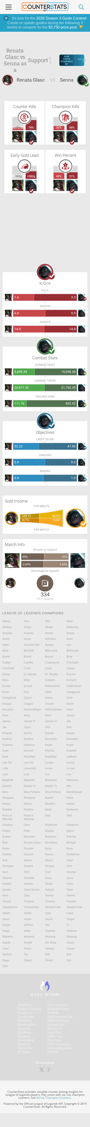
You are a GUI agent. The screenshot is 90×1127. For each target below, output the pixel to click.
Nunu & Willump (7, 817)
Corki (27, 668)
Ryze (48, 848)
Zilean (28, 960)
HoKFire (52, 1052)
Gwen (70, 703)
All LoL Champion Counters (53, 1098)
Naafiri (49, 797)
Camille (28, 662)
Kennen (29, 750)
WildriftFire (25, 1020)
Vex (47, 925)
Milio (5, 792)
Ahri (26, 621)
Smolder (29, 878)
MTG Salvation (57, 1005)
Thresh (6, 901)
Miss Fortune (32, 792)
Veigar (70, 919)
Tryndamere (10, 907)
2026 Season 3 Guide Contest (61, 18)
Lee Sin (7, 762)
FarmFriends (26, 1040)
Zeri (68, 954)
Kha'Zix (49, 750)
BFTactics (24, 1052)
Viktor (27, 930)
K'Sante (7, 733)
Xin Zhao (50, 942)
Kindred (71, 750)
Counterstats (26, 1016)
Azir (68, 644)
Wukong (50, 936)
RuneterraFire (27, 1024)
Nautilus (50, 803)
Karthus (7, 739)
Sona (48, 878)
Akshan (7, 627)
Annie (6, 639)
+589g (31, 176)
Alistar (28, 627)
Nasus (6, 803)
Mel (68, 786)
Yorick (27, 948)
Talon (69, 889)
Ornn (27, 825)
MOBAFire (25, 1005)
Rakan (6, 836)
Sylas (69, 883)
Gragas (7, 703)
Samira (6, 854)
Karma (70, 733)
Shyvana (7, 866)
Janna (70, 715)
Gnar (69, 697)
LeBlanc (71, 756)
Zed (47, 954)
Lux (47, 774)
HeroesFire (25, 1048)
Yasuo (70, 942)
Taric (5, 895)
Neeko (70, 803)
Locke (49, 768)
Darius (70, 668)
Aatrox (6, 621)
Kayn (5, 750)
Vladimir (50, 930)
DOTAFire (24, 1032)
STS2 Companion (59, 1044)
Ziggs (5, 960)
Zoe (68, 960)
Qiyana (49, 830)
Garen (28, 697)
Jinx (69, 727)
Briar (69, 656)
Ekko (5, 680)
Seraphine (73, 854)
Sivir (26, 872)
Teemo (49, 895)
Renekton (51, 842)
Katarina (7, 745)
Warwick (7, 936)
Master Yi (30, 786)
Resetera (24, 1036)
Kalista (49, 733)
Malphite (7, 780)
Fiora (5, 692)
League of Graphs (29, 1009)
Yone (5, 948)
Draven (71, 674)
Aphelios (50, 639)
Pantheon (51, 825)
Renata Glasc (32, 842)
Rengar (71, 842)
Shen (69, 860)
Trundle (71, 901)
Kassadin (51, 739)
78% (31, 127)
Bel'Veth (29, 650)
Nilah (48, 809)
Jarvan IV (30, 721)
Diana (6, 674)
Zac (26, 954)
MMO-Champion (58, 1020)
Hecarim (7, 709)
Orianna (7, 825)
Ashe (69, 639)
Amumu (7, 633)
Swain (49, 883)
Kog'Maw (29, 756)
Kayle (48, 745)
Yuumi (70, 948)
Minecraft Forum (58, 1009)
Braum (49, 656)
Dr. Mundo (30, 674)
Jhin (47, 727)
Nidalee (7, 809)
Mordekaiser (74, 792)
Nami (69, 797)
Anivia (49, 633)
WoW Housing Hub (59, 1016)
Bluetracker (55, 1028)
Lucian (70, 768)
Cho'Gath (72, 662)
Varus (5, 919)
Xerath (28, 942)
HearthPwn (54, 1032)
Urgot (69, 913)
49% (59, 176)
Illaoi (5, 715)
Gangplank (73, 692)
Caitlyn (6, 662)
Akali (69, 621)
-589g (18, 176)
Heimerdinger (32, 709)
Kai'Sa (28, 733)
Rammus (29, 836)
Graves (49, 703)
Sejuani (28, 854)
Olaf (47, 815)
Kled (5, 756)
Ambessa (72, 627)
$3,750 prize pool (62, 27)
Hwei (69, 709)
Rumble (29, 848)
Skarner (71, 872)
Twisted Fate (53, 907)
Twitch (6, 913)
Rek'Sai (71, 836)
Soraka (6, 883)
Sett (4, 860)
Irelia (27, 715)
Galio (48, 692)
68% (72, 127)
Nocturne (72, 809)
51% (72, 176)
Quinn (70, 830)
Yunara (49, 948)
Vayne (28, 919)
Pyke (27, 830)
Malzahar (51, 780)
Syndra (6, 889)
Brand (6, 656)
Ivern (48, 715)
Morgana (8, 797)
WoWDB (53, 1013)
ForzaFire (24, 1044)
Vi (67, 925)
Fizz (26, 692)
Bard (5, 650)
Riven (6, 848)
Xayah (6, 942)
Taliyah (49, 889)
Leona (49, 762)
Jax (68, 721)
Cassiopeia (52, 662)
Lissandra (30, 768)
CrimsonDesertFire (59, 1048)
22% (18, 127)
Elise (27, 680)
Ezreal (6, 686)
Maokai (7, 786)
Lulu (5, 774)
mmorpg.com (56, 1024)
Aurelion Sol (31, 644)
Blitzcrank (51, 650)
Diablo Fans (55, 1036)
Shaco (28, 860)
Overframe (54, 1040)
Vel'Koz (28, 925)
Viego (6, 930)
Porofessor (25, 1013)
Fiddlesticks (52, 686)
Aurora (49, 644)
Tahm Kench (31, 889)
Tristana (29, 901)
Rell (4, 842)
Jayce (27, 727)
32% (59, 127)
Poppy (6, 830)
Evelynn (50, 680)
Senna (49, 854)
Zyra (5, 966)
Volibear (71, 930)
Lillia (5, 768)
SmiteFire (24, 1028)
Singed (28, 866)
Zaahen (7, 954)
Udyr (48, 913)
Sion (69, 866)
